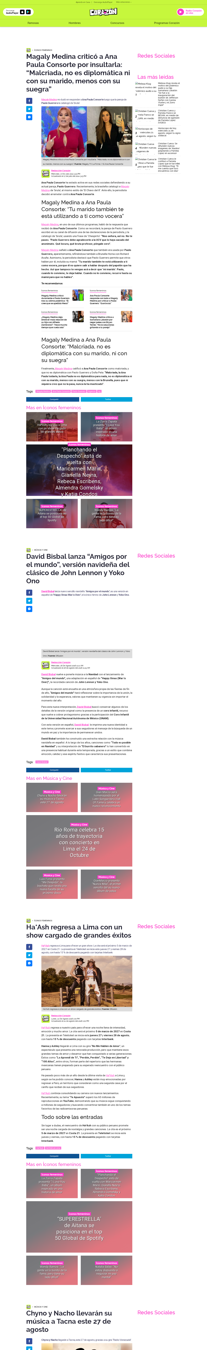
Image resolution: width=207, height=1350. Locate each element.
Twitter (108, 399)
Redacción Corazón (60, 170)
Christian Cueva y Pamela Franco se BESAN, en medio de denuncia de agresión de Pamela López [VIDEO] (168, 116)
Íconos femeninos (43, 50)
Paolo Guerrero (78, 391)
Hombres (75, 22)
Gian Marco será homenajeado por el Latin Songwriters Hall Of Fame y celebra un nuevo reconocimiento (107, 799)
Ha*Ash (45, 945)
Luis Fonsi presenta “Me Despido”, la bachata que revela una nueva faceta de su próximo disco (52, 885)
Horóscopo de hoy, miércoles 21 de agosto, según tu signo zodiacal (169, 132)
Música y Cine (41, 550)
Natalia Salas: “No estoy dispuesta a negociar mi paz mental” (106, 1272)
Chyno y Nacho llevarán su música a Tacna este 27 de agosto (52, 799)
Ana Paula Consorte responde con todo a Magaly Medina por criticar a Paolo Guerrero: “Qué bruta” (104, 299)
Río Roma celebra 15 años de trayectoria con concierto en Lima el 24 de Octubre (79, 842)
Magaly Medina (49, 99)
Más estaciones (123, 2)
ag (99, 391)
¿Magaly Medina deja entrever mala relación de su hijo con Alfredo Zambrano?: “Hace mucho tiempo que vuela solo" (54, 322)
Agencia (91, 391)
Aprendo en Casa (83, 2)
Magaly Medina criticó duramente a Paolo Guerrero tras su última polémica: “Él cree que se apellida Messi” (55, 299)
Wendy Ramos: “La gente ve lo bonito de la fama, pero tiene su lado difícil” (106, 515)
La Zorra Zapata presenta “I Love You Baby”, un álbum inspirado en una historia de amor (106, 428)
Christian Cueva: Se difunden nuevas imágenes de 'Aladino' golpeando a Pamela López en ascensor (169, 148)
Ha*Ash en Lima (53, 1148)
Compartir (54, 399)
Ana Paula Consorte (61, 391)
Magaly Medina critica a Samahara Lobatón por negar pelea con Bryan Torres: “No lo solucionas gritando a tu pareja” (102, 322)
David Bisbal (48, 674)
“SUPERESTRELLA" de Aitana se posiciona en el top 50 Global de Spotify (52, 515)
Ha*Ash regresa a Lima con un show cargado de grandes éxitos (52, 428)
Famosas (33, 22)
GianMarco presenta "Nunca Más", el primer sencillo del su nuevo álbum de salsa (106, 886)
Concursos (117, 22)
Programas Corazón (167, 22)
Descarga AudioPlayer (103, 2)
